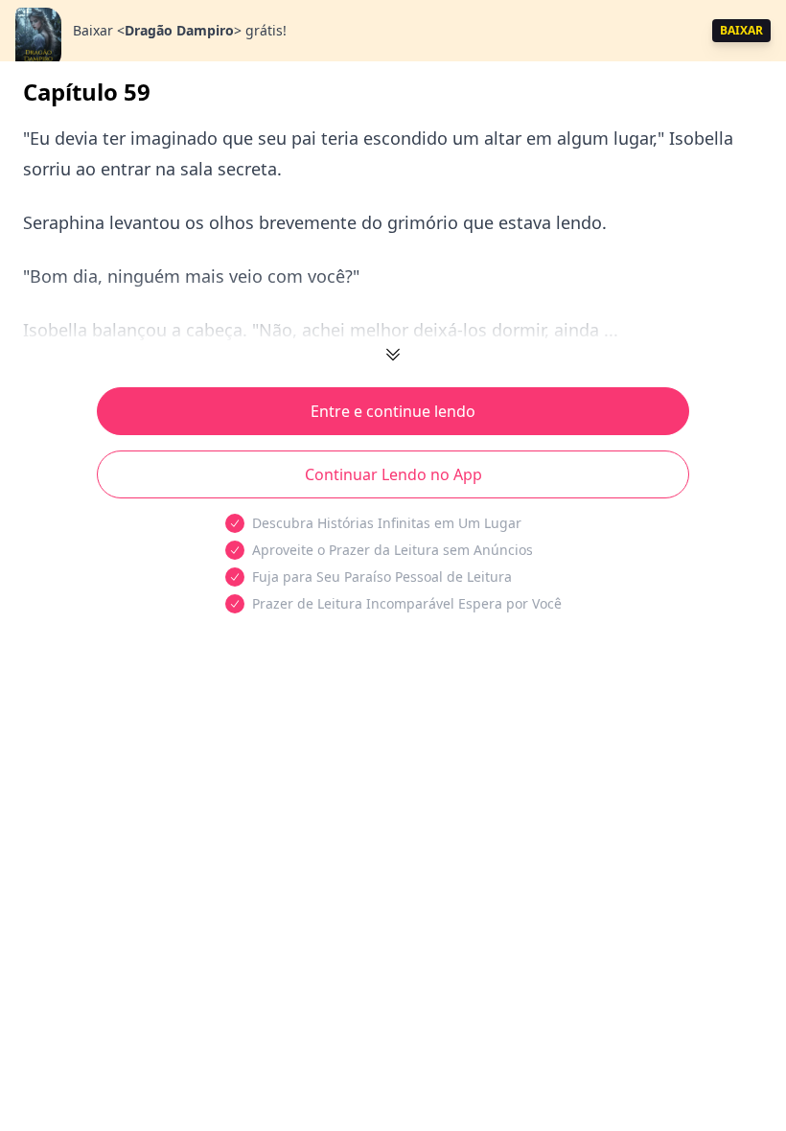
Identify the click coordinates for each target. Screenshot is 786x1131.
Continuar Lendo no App (393, 474)
